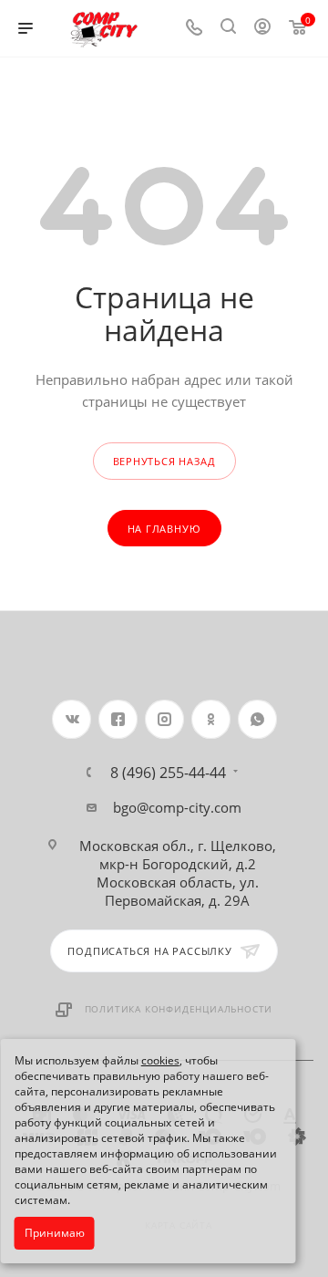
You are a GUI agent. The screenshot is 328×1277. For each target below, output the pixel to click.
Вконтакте (71, 719)
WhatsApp (257, 719)
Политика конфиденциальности (179, 1008)
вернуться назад (164, 461)
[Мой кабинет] (262, 28)
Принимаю (55, 1233)
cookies (160, 1060)
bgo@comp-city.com (177, 807)
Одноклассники (211, 719)
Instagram (164, 719)
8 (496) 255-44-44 (168, 772)
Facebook (118, 719)
